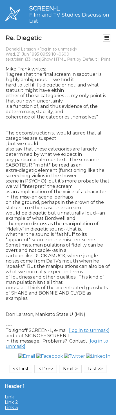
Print (105, 59)
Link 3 (11, 407)
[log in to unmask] (57, 49)
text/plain (15, 59)
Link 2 (11, 402)
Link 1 (11, 397)
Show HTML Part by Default (69, 59)
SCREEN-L (44, 8)
